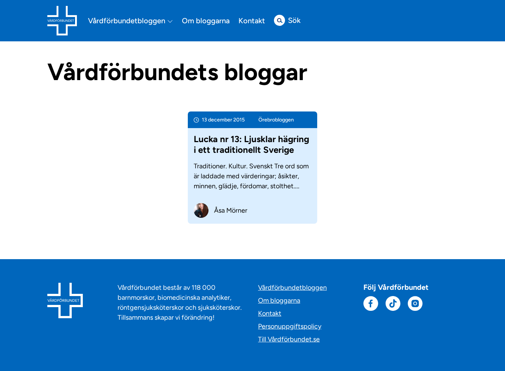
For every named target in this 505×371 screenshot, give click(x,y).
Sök (294, 20)
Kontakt (251, 20)
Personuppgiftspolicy (289, 326)
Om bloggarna (206, 20)
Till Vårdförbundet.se (289, 339)
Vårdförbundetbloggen (127, 20)
